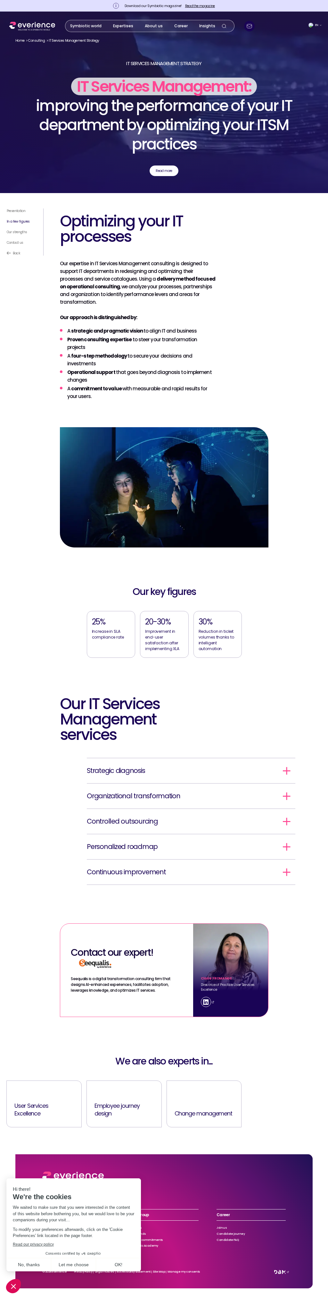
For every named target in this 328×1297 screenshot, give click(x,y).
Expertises (123, 26)
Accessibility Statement (134, 1272)
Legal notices (104, 1272)
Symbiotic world (86, 26)
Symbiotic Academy (143, 1246)
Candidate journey (231, 1234)
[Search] (224, 26)
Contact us (15, 242)
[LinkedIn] (206, 1002)
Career (181, 26)
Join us (222, 1228)
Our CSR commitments (146, 1240)
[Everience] (30, 26)
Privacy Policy (83, 1272)
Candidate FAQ (228, 1240)
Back (16, 253)
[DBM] (280, 1272)
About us (154, 26)
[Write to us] (249, 26)
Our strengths (17, 232)
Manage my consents (184, 1272)
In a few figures (18, 221)
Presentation (16, 210)
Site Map (159, 1272)
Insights (207, 26)
